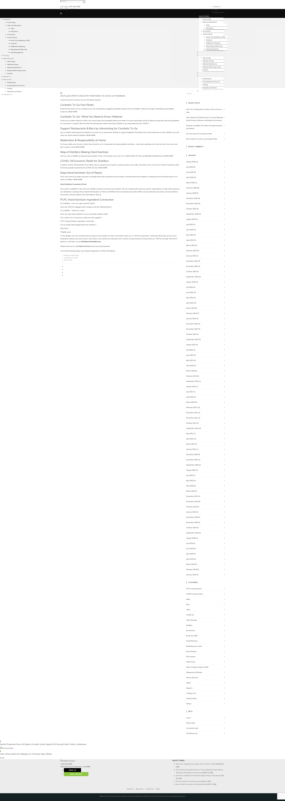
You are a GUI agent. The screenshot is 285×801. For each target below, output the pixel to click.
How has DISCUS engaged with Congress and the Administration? (86, 207)
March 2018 (190, 564)
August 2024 (190, 282)
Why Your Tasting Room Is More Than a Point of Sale (195, 764)
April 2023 (190, 366)
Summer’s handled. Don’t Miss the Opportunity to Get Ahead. (198, 776)
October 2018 (191, 528)
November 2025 (192, 204)
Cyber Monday (191, 620)
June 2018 (189, 549)
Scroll (2, 758)
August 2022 (190, 386)
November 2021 (192, 418)
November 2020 (192, 460)
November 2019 (192, 501)
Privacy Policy (163, 796)
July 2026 (189, 167)
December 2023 (192, 324)
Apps (188, 599)
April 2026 (190, 177)
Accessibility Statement (177, 796)
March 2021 (190, 444)
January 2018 (191, 575)
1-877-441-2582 (66, 764)
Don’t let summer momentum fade (199, 134)
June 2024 (189, 292)
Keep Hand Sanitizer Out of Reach (81, 172)
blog (187, 604)
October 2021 (191, 423)
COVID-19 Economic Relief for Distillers (84, 160)
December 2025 (192, 198)
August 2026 (190, 162)
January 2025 (191, 256)
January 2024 (191, 319)
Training (205, 85)
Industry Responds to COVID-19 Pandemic (99, 251)
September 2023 (192, 339)
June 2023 (189, 355)
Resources (64, 228)
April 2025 (190, 240)
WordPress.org (191, 733)
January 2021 (191, 449)
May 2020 (189, 481)
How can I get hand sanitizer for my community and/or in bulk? (84, 214)
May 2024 (189, 298)
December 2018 (192, 517)
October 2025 (191, 209)
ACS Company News (194, 589)
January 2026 (191, 193)
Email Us (72, 770)
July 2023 (189, 350)
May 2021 (189, 434)
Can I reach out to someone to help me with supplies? (81, 218)
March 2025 (190, 245)
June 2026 (189, 172)
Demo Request (76, 774)
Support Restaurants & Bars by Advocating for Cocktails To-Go (99, 128)
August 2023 (190, 345)
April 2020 (190, 486)
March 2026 (190, 183)
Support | (217, 7)
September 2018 (192, 533)
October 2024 (191, 271)
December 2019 (192, 496)
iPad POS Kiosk (191, 641)
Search (84, 1)
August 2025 (190, 219)
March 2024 (190, 308)
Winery (188, 704)
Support (189, 688)
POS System (190, 657)
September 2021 (192, 428)
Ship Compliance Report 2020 (197, 667)
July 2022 (189, 392)
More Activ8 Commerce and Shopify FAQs (201, 139)
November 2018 (192, 522)
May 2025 (189, 235)
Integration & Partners (210, 88)
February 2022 (191, 407)
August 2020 (190, 470)
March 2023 (190, 371)
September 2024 (192, 277)
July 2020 (189, 475)
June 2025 (189, 230)
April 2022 (190, 397)
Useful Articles (191, 698)
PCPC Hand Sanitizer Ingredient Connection (77, 221)
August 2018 (190, 538)
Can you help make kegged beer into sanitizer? (78, 225)
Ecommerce (190, 631)
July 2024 (189, 287)
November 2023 (192, 329)
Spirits (188, 683)
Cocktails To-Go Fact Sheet (77, 104)
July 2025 (189, 224)
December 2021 (192, 413)
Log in (188, 718)
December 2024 (192, 261)
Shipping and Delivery (194, 672)
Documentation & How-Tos (16, 85)
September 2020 (192, 465)
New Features (191, 651)
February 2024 (191, 313)
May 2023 (189, 360)
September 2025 (192, 214)
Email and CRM (191, 636)
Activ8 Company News (194, 594)
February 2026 (191, 188)
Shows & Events (192, 678)
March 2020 (190, 491)
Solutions (204, 16)
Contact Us (204, 91)
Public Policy (190, 662)
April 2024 (190, 303)
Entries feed (190, 723)
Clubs (188, 610)
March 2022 (190, 402)
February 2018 (191, 569)
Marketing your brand (194, 646)
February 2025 (191, 251)
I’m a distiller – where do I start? (72, 210)
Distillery (189, 625)
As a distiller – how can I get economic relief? (77, 203)
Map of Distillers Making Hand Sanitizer (84, 152)
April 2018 (190, 559)
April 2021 (190, 439)
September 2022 (192, 381)
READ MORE (72, 112)
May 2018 (189, 554)
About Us (130, 789)
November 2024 (192, 266)
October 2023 (191, 334)
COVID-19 (190, 615)
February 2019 (191, 507)
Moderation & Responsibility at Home (83, 140)
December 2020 (192, 454)
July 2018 (189, 543)
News (158, 789)
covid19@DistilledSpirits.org (84, 246)
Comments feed (192, 728)
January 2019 (191, 512)
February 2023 (191, 376)
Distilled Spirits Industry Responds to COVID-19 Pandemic (92, 96)
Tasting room (191, 693)
